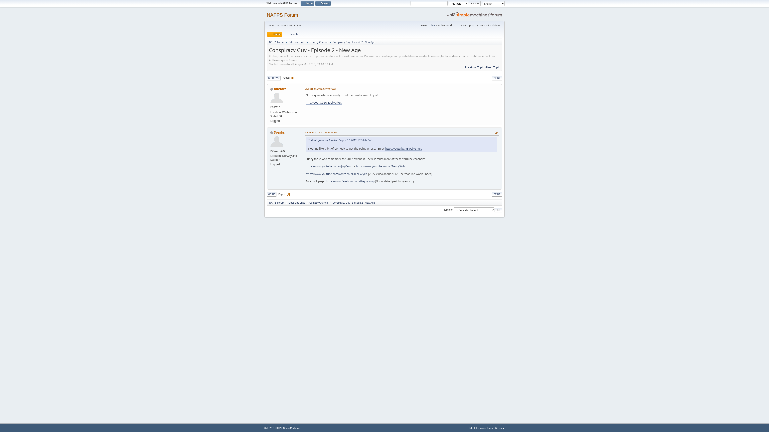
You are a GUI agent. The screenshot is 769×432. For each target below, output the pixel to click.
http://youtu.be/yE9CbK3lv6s (324, 102)
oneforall (281, 89)
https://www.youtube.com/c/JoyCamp (329, 166)
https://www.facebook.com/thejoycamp (350, 181)
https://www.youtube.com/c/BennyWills (380, 166)
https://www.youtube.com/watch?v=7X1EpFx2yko (336, 174)
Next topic (493, 67)
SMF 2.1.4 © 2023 (273, 428)
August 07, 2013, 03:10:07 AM (320, 88)
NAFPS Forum (282, 15)
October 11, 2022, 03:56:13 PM (321, 132)
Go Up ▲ (500, 427)
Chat (432, 25)
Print (497, 77)
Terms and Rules (484, 427)
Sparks (279, 132)
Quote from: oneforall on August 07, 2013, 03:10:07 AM (341, 140)
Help (470, 427)
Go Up (271, 194)
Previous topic (474, 67)
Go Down (273, 77)
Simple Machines (291, 428)
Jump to (448, 209)
